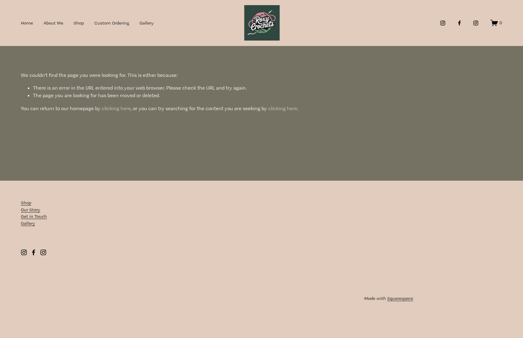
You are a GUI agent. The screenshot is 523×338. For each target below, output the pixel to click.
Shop (79, 23)
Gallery (147, 23)
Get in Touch (34, 216)
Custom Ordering (111, 23)
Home (27, 23)
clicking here (116, 108)
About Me (53, 23)
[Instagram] (443, 23)
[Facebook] (459, 23)
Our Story (30, 209)
